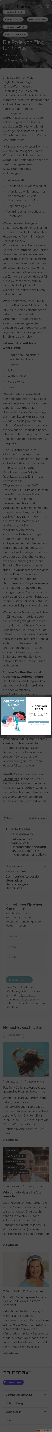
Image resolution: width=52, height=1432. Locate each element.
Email (29, 716)
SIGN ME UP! (38, 722)
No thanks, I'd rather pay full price (38, 724)
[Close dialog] (2, 698)
